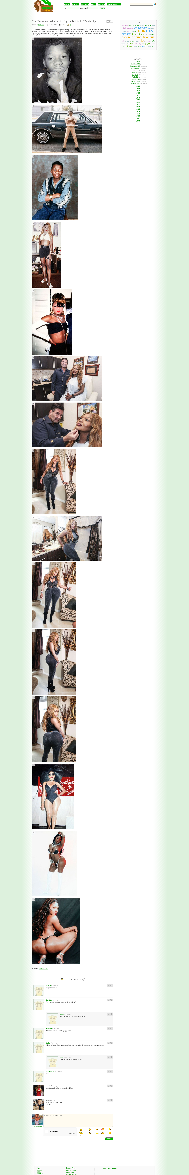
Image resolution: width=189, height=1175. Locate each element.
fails (135, 31)
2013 (138, 109)
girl (150, 34)
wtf (153, 46)
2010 (138, 116)
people (123, 43)
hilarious (148, 37)
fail (133, 31)
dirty (152, 28)
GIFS (93, 4)
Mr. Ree (62, 1014)
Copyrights (70, 1172)
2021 (138, 91)
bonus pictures (134, 25)
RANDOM (41, 25)
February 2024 (135, 81)
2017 (138, 100)
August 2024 (135, 68)
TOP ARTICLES (113, 4)
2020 (138, 93)
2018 (138, 97)
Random (40, 1173)
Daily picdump (128, 28)
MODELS (85, 4)
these (129, 46)
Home (39, 1168)
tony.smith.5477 (50, 1071)
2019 (138, 95)
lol (142, 40)
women (149, 46)
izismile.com (43, 969)
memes (148, 41)
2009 (138, 118)
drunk (124, 31)
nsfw (153, 41)
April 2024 (135, 77)
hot (123, 41)
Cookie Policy (71, 1170)
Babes (39, 1172)
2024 (138, 62)
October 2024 (135, 64)
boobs (142, 25)
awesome (125, 25)
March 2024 (135, 79)
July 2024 (135, 70)
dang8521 (49, 1000)
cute (153, 25)
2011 (138, 114)
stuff (124, 46)
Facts (129, 31)
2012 (138, 111)
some (153, 43)
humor (132, 41)
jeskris (61, 1057)
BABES (75, 4)
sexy (139, 44)
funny (141, 30)
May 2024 (135, 75)
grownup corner (132, 37)
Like (108, 21)
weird (139, 46)
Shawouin (49, 1028)
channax (48, 985)
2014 (138, 107)
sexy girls (146, 43)
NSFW (67, 4)
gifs (147, 34)
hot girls (127, 41)
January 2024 (135, 83)
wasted (135, 46)
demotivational (142, 27)
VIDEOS (101, 4)
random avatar (38, 1126)
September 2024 (135, 66)
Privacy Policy (71, 1168)
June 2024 (135, 73)
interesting (137, 41)
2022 (138, 88)
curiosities (148, 25)
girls (152, 34)
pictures (129, 43)
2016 (138, 102)
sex (135, 44)
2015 (138, 104)
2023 (138, 86)
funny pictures (138, 34)
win (144, 46)
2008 (138, 120)
